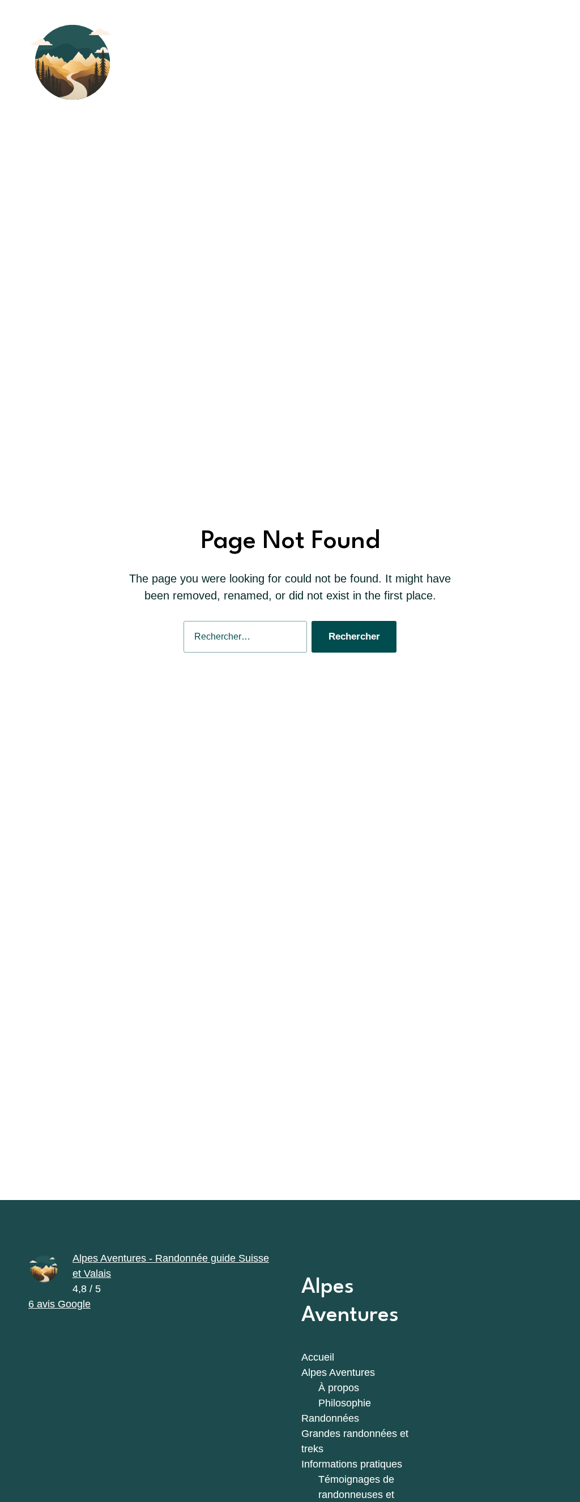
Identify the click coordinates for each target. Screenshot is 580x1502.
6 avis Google (59, 1304)
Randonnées (330, 1418)
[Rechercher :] (243, 639)
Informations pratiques (351, 1464)
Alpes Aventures (338, 1372)
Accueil (317, 1357)
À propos (338, 1387)
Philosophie (344, 1403)
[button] (530, 62)
